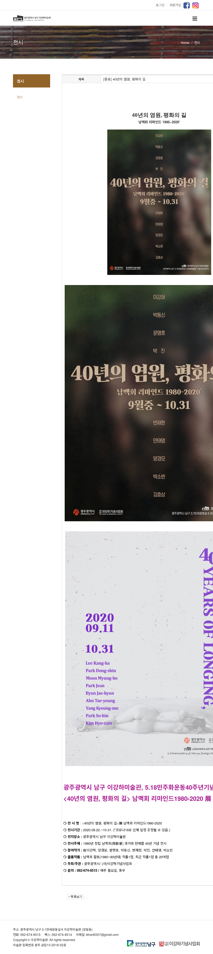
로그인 (162, 5)
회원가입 (175, 5)
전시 (20, 97)
